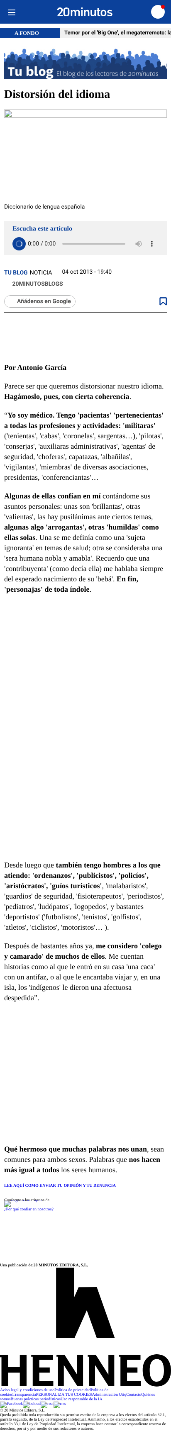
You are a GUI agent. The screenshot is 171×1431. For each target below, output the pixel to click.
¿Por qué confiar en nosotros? (29, 1209)
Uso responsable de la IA (82, 1399)
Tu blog (16, 273)
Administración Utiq (109, 1394)
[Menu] (11, 11)
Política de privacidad (72, 1390)
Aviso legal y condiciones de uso (27, 1390)
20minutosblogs (37, 284)
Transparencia (24, 1394)
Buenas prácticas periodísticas (36, 1399)
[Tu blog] (85, 63)
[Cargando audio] (19, 243)
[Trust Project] (23, 1200)
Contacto (133, 1394)
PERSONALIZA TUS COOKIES (64, 1394)
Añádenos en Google (44, 301)
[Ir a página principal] (84, 12)
